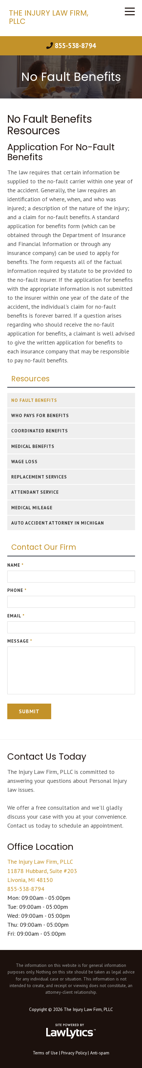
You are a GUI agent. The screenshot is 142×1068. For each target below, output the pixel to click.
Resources (30, 379)
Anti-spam (99, 1053)
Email (16, 616)
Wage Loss (24, 462)
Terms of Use (45, 1053)
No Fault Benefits (34, 400)
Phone (17, 590)
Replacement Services (39, 477)
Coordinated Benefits (39, 431)
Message (19, 641)
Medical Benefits (32, 446)
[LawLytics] (71, 1031)
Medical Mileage (32, 508)
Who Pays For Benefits (40, 415)
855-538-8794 (75, 45)
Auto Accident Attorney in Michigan (57, 523)
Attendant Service (35, 492)
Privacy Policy (74, 1053)
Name (15, 565)
